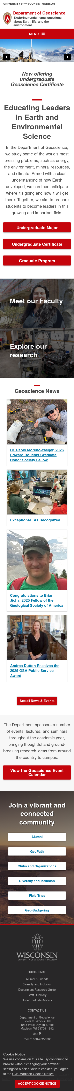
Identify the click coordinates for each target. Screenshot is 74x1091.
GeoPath (37, 851)
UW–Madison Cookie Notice (33, 1074)
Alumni (37, 836)
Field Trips (37, 895)
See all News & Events (37, 700)
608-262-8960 (42, 1039)
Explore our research (28, 350)
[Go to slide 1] (33, 57)
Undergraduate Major (37, 227)
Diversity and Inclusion (37, 880)
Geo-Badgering (37, 910)
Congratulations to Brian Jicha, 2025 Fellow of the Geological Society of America (36, 600)
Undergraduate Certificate (37, 244)
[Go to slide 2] (41, 57)
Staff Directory (37, 995)
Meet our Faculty (36, 300)
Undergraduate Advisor (37, 1000)
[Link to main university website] (37, 961)
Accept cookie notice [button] (37, 1083)
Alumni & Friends (37, 979)
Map (35, 1033)
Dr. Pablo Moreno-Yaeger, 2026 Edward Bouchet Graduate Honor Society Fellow (37, 455)
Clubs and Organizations (37, 866)
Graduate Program (37, 260)
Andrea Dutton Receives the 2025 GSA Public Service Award (34, 670)
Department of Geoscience (39, 13)
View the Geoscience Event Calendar (37, 772)
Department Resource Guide (37, 989)
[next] (67, 57)
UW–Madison (29, 4)
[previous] (6, 57)
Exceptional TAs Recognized (35, 520)
